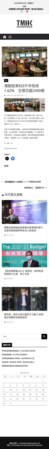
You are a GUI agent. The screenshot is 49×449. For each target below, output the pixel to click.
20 (30, 394)
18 (17, 394)
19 (24, 394)
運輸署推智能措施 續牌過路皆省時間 (15, 366)
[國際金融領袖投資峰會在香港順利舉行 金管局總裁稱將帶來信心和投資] (24, 201)
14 (36, 390)
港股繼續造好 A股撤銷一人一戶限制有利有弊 (23, 182)
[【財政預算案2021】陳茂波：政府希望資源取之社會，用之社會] (24, 245)
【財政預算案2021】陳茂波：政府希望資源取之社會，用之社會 (23, 272)
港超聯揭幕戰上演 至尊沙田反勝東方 (15, 354)
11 (17, 390)
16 (4, 394)
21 (36, 394)
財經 (6, 80)
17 (11, 394)
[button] (14, 105)
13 (30, 390)
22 (43, 394)
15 (43, 390)
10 (11, 390)
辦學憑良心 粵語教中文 (34, 187)
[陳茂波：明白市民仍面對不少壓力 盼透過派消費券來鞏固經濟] (24, 288)
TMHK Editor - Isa (21, 95)
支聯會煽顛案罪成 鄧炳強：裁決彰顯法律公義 (18, 358)
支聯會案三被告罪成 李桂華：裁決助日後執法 (26, 9)
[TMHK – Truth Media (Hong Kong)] (4, 37)
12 (24, 390)
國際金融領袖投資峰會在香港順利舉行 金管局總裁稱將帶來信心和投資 (23, 229)
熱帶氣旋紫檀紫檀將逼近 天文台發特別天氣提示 (19, 351)
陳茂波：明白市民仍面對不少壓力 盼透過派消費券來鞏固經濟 (23, 316)
